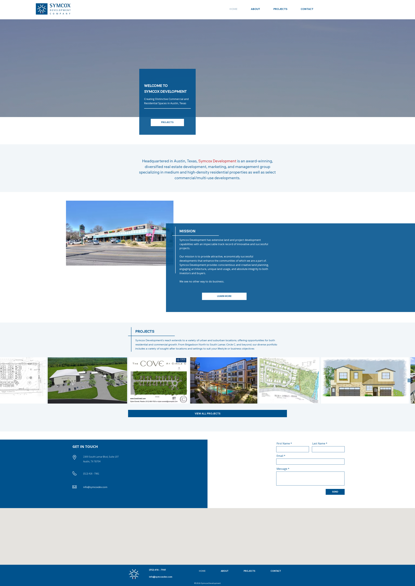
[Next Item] (409, 380)
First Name (283, 443)
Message (282, 469)
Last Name (318, 443)
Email (280, 456)
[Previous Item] (5, 380)
